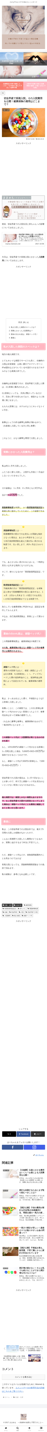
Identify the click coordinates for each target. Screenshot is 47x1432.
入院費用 (7, 916)
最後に (13, 338)
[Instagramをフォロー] (34, 1147)
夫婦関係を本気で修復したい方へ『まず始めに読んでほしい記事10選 (11, 85)
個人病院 (17, 916)
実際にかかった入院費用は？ (22, 331)
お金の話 (19, 905)
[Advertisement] (23, 169)
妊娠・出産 (8, 905)
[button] (38, 1134)
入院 (22, 912)
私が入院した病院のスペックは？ (23, 327)
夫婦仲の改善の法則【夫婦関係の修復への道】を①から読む (35, 85)
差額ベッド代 (28, 916)
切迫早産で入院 (32, 912)
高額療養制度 (33, 909)
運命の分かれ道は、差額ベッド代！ (24, 334)
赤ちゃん (23, 909)
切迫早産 (14, 912)
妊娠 (5, 912)
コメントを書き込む (23, 1377)
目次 (20, 322)
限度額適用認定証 (10, 909)
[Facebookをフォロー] (12, 1147)
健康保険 (29, 905)
